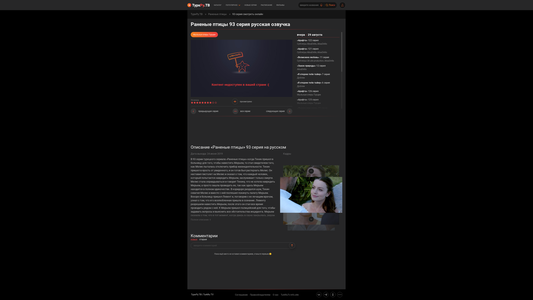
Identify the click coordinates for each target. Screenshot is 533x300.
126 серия (309, 93)
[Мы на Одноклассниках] (332, 294)
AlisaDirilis (322, 43)
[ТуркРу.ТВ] (198, 5)
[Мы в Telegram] (326, 294)
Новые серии (250, 5)
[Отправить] (292, 245)
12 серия (311, 67)
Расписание (266, 5)
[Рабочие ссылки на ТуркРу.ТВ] (339, 294)
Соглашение (241, 295)
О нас (275, 295)
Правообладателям (260, 295)
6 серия (313, 84)
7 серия (313, 76)
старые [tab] (203, 239)
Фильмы (280, 5)
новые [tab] (194, 239)
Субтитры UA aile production (310, 60)
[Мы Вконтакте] (319, 294)
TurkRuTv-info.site (290, 295)
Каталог (218, 5)
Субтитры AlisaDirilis (307, 43)
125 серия (309, 101)
